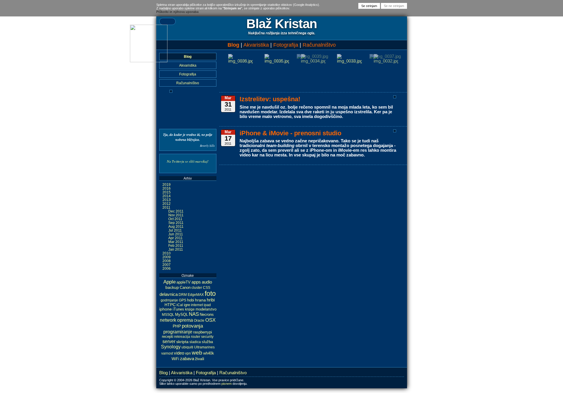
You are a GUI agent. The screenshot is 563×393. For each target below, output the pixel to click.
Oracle (199, 320)
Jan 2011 (175, 249)
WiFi (175, 359)
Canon (185, 287)
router (195, 337)
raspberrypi (202, 332)
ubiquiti (187, 347)
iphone (165, 309)
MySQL (181, 314)
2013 (166, 200)
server (168, 341)
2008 (166, 261)
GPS (182, 300)
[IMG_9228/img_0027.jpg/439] (170, 91)
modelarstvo (206, 309)
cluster (196, 288)
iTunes (178, 309)
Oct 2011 (175, 219)
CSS (206, 288)
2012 (166, 203)
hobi (190, 300)
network (168, 320)
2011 (166, 207)
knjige (190, 309)
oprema (185, 320)
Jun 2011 (175, 234)
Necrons (207, 315)
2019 (166, 184)
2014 (166, 196)
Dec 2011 (176, 211)
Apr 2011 (175, 238)
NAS (194, 314)
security (207, 337)
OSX (210, 320)
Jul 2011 (175, 230)
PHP (177, 326)
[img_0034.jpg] (313, 61)
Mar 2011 (175, 242)
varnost (167, 353)
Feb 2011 (175, 245)
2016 (166, 188)
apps (196, 281)
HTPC (170, 304)
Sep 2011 (176, 223)
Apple (169, 282)
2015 (166, 192)
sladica (195, 342)
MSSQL (168, 315)
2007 (166, 265)
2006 (166, 268)
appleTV (184, 282)
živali (199, 359)
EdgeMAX (196, 295)
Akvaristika (256, 45)
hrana (200, 300)
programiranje (177, 331)
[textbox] (167, 21)
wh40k (208, 353)
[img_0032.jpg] (385, 61)
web (197, 353)
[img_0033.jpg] (349, 61)
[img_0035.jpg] (276, 61)
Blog (233, 45)
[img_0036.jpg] (240, 61)
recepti (167, 337)
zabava (187, 358)
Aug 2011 (176, 226)
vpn (188, 353)
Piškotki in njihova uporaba (177, 12)
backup (172, 287)
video (179, 353)
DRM (183, 295)
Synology (171, 346)
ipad (207, 305)
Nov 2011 (176, 215)
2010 (166, 253)
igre (187, 305)
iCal (180, 305)
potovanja (192, 326)
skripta (182, 341)
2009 (166, 257)
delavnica (169, 294)
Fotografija (285, 45)
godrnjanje (169, 300)
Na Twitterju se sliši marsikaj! (187, 161)
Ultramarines (204, 347)
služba (207, 342)
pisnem (226, 383)
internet (197, 305)
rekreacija (182, 337)
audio (207, 281)
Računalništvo (319, 45)
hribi (211, 300)
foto (210, 293)
